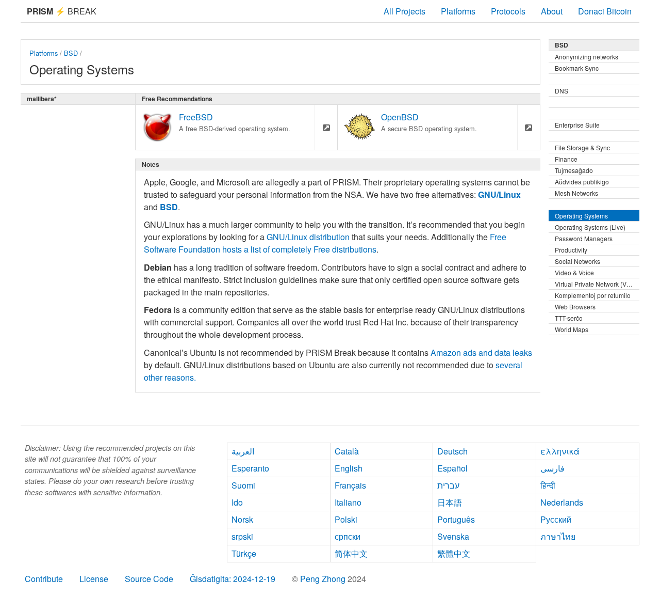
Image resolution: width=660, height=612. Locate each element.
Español (452, 468)
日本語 (449, 502)
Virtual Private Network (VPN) (596, 283)
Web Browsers (575, 306)
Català (347, 451)
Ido (237, 502)
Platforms (458, 11)
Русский (555, 519)
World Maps (571, 329)
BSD (71, 53)
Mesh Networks (576, 193)
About (552, 11)
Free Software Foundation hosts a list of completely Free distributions (325, 243)
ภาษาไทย (557, 536)
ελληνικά (560, 451)
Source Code (149, 579)
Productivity (571, 249)
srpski (242, 536)
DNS (561, 90)
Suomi (243, 485)
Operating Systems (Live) (590, 227)
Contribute (44, 579)
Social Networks (577, 261)
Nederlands (561, 502)
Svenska (453, 536)
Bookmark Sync (577, 68)
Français (350, 485)
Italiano (348, 502)
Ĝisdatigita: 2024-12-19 (232, 579)
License (93, 579)
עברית (448, 485)
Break (61, 11)
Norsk (242, 519)
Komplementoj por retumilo (593, 295)
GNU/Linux (499, 194)
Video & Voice (574, 272)
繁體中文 (453, 553)
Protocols (508, 11)
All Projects (404, 11)
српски (347, 536)
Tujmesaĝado (574, 170)
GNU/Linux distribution (308, 237)
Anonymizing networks (586, 56)
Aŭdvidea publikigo (582, 181)
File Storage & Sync (582, 147)
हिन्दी (547, 485)
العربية (243, 451)
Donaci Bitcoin (605, 11)
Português (456, 519)
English (348, 468)
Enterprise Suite (577, 124)
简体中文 (351, 553)
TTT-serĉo (569, 317)
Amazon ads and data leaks (481, 352)
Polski (346, 519)
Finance (566, 158)
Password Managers (584, 238)
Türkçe (244, 553)
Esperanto (250, 468)
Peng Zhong (324, 579)
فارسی (552, 468)
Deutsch (452, 451)
